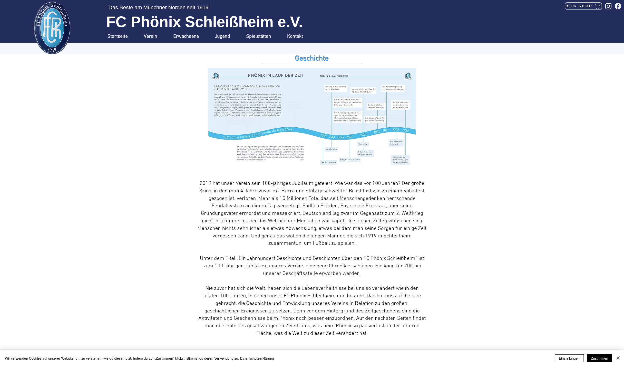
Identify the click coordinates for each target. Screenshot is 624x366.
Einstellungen (569, 358)
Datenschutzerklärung (257, 358)
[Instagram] (608, 6)
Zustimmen (599, 358)
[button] (155, 36)
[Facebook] (618, 6)
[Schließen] (618, 358)
